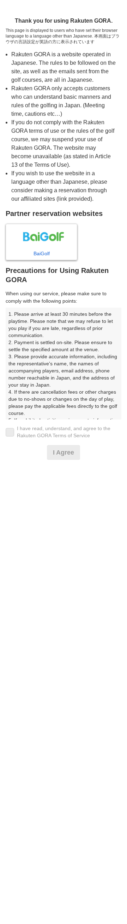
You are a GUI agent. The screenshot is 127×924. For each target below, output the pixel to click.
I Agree (63, 452)
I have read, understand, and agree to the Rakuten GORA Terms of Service (63, 432)
